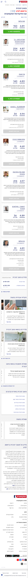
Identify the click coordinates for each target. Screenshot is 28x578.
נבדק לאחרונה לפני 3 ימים (20, 78)
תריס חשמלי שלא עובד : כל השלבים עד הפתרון (16, 312)
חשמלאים (24, 546)
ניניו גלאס (22, 241)
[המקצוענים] (23, 2)
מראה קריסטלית (21, 285)
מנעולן (11, 534)
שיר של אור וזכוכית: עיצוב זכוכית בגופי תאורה (16, 344)
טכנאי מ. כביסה (23, 551)
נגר (12, 539)
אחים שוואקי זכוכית (19, 139)
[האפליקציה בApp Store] (8, 556)
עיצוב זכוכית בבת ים (20, 405)
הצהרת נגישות (5, 573)
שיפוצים (11, 546)
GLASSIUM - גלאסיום (17, 107)
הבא (13, 485)
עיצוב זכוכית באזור (20, 396)
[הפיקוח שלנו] (2, 575)
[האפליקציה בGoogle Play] (15, 556)
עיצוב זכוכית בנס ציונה (19, 412)
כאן (7, 489)
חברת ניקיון (24, 544)
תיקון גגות (11, 549)
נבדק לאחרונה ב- (19, 178)
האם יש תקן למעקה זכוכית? (17, 371)
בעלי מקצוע (24, 4)
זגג (26, 539)
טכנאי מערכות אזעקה (8, 530)
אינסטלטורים (23, 527)
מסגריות (11, 537)
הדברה (25, 534)
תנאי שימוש (15, 573)
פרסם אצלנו (10, 505)
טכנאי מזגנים (10, 525)
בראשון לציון (21, 11)
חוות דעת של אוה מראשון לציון (17, 124)
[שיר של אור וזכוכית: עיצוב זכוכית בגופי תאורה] (15, 337)
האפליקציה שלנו (23, 508)
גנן (26, 530)
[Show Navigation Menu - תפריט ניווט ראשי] (1, 1)
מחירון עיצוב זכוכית (20, 277)
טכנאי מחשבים (9, 527)
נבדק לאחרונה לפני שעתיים (19, 23)
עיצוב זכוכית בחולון (20, 409)
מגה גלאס (21, 21)
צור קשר (11, 508)
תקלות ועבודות (9, 514)
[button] (3, 17)
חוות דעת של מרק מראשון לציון (17, 191)
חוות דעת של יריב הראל (18, 226)
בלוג (12, 517)
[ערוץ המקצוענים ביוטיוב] (18, 560)
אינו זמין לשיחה (14, 131)
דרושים (11, 503)
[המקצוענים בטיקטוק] (26, 560)
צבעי (12, 544)
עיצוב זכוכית (18, 4)
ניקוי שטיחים (10, 541)
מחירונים (24, 514)
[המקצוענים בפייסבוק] (20, 560)
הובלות (25, 537)
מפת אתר (24, 573)
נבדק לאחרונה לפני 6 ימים (20, 110)
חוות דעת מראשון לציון (19, 91)
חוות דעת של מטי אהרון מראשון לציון (16, 59)
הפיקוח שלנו (24, 505)
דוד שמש (24, 532)
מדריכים (25, 519)
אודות (25, 503)
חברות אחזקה (23, 541)
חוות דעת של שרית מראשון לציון (17, 258)
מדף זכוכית (22, 281)
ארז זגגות (22, 74)
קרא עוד (8, 322)
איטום (25, 525)
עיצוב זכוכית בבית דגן (19, 402)
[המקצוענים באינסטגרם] (23, 560)
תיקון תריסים (10, 551)
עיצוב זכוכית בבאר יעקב (19, 399)
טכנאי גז (24, 549)
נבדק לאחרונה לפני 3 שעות (19, 45)
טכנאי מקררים (9, 532)
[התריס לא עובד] (15, 305)
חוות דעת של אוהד (19, 157)
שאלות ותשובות (23, 517)
